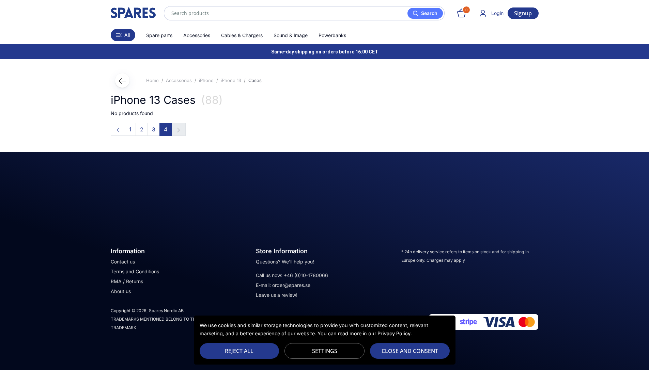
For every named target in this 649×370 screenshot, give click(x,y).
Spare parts (159, 35)
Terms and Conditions (135, 271)
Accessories (196, 35)
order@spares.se (291, 285)
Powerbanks (332, 35)
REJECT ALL (239, 351)
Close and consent (410, 351)
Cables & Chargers (242, 35)
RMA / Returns (127, 281)
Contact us (123, 261)
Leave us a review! (276, 295)
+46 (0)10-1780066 (306, 275)
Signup (523, 13)
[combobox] (304, 13)
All (127, 35)
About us (121, 291)
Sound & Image (291, 35)
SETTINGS (324, 351)
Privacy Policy (394, 333)
